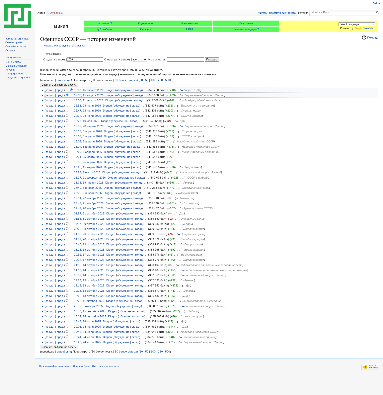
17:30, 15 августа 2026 (89, 95)
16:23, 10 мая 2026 (86, 120)
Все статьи (246, 23)
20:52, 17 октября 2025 (89, 254)
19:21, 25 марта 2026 (88, 156)
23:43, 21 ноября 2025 (89, 203)
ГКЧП (189, 29)
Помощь (372, 37)
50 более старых (126, 80)
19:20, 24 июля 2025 (87, 342)
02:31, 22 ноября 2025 (89, 198)
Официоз (145, 29)
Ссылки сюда (13, 62)
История (303, 12)
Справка (10, 50)
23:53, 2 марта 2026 (87, 172)
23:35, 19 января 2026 (88, 182)
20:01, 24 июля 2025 (87, 326)
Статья (41, 12)
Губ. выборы (104, 29)
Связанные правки (16, 65)
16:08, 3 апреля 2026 (88, 136)
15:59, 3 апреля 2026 (88, 151)
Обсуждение (55, 12)
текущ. (50, 95)
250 (160, 80)
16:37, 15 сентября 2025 (90, 316)
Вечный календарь (244, 29)
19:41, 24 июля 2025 (87, 337)
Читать (262, 12)
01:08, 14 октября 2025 (89, 270)
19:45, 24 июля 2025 (87, 331)
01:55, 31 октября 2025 (89, 218)
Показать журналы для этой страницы (64, 45)
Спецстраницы (14, 73)
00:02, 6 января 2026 (88, 193)
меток (161, 59)
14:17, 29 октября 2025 (89, 223)
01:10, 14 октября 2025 (89, 265)
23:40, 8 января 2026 (88, 187)
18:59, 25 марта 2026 (88, 162)
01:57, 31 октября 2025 (89, 213)
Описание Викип (81, 366)
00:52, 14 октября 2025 (89, 275)
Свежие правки (14, 42)
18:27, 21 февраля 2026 (90, 177)
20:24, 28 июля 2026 (87, 115)
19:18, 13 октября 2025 (89, 285)
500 (167, 80)
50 (146, 80)
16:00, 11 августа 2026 (88, 100)
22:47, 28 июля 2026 (87, 110)
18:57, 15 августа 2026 (89, 90)
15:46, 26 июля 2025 (87, 321)
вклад (138, 90)
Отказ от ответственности (105, 366)
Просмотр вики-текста (282, 12)
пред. (60, 90)
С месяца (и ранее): (117, 59)
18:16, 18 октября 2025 (89, 249)
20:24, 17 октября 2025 (89, 259)
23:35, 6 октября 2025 (88, 306)
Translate (367, 28)
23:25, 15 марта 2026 (88, 167)
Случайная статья (15, 46)
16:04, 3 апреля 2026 (88, 146)
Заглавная (103, 23)
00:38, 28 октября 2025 (89, 228)
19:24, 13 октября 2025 (89, 280)
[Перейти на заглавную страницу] (18, 16)
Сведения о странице (18, 77)
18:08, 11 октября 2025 (89, 300)
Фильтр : (157, 59)
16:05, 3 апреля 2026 (88, 141)
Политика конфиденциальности (55, 366)
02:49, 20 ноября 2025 (89, 208)
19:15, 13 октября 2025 (89, 290)
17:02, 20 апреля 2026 (89, 126)
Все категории (189, 23)
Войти (376, 3)
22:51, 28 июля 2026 (87, 105)
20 (141, 80)
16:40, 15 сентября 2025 (90, 311)
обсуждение (124, 90)
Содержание (145, 23)
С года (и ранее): (54, 59)
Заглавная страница (17, 38)
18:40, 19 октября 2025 (89, 244)
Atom (12, 69)
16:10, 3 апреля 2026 (88, 131)
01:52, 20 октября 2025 (89, 234)
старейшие (64, 80)
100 (153, 80)
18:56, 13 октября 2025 (89, 295)
